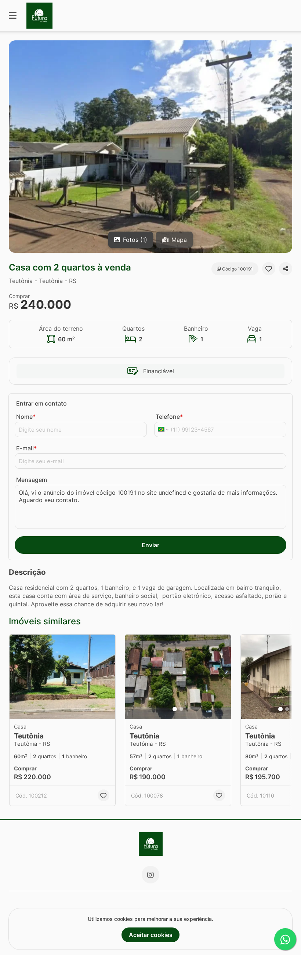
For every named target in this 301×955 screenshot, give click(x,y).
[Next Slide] (223, 677)
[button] (150, 146)
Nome (26, 416)
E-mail (26, 448)
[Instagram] (150, 874)
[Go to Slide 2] (181, 709)
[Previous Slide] (133, 677)
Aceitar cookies (151, 934)
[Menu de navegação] (13, 15)
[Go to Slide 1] (175, 709)
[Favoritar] (268, 268)
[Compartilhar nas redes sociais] (285, 268)
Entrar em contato (41, 403)
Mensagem (31, 479)
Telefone (169, 416)
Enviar (150, 545)
